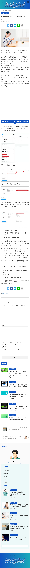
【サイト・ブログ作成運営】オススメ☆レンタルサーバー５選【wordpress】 (18, 408)
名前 (3, 325)
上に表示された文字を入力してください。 (11, 349)
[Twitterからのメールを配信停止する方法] (15, 25)
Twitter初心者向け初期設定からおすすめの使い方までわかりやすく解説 (19, 494)
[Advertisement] (15, 103)
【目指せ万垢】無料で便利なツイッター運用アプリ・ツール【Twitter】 (18, 396)
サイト (3, 337)
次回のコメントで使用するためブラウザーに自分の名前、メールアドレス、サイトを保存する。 (14, 343)
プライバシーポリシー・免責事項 (15, 555)
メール (4, 331)
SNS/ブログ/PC (5, 293)
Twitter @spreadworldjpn (15, 463)
